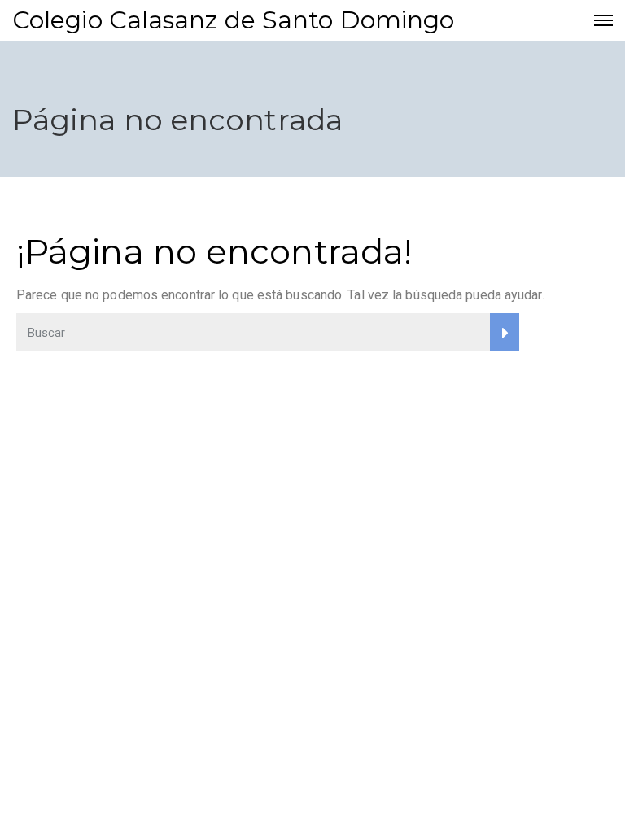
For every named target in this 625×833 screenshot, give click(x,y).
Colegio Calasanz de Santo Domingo (233, 20)
